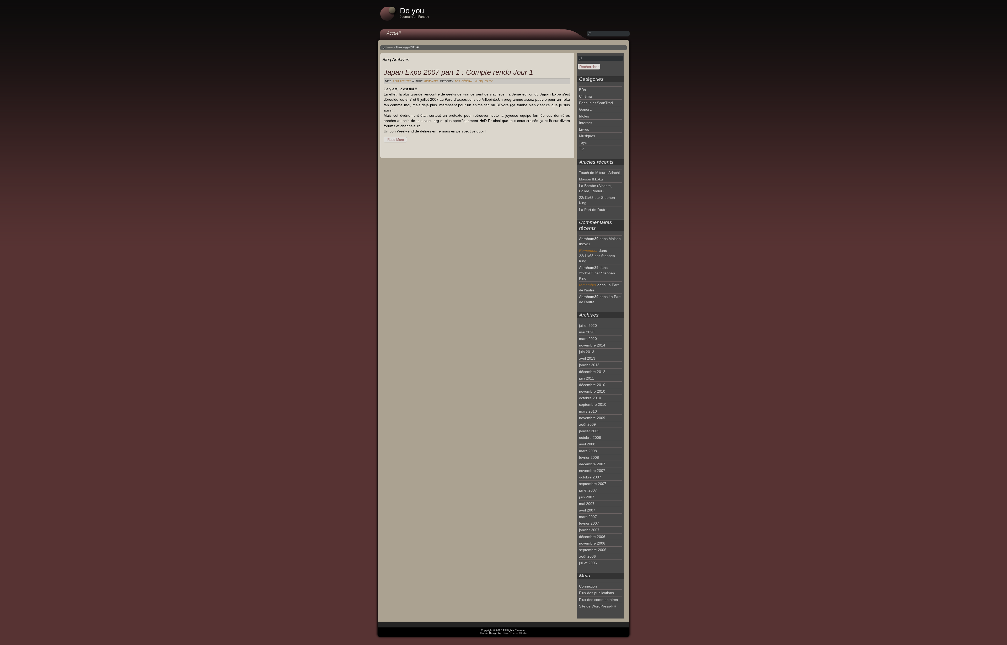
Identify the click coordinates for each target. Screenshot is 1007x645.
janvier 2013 (589, 365)
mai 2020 (586, 332)
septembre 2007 (592, 484)
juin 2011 (586, 378)
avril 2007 (587, 510)
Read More (395, 140)
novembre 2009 (592, 418)
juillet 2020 (588, 325)
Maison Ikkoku (591, 179)
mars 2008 (588, 451)
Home (390, 47)
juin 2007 (586, 497)
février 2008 (589, 457)
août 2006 (587, 556)
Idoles (584, 116)
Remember (431, 81)
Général (467, 81)
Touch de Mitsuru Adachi (599, 172)
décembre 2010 (592, 385)
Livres (584, 129)
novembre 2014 (592, 345)
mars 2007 (588, 517)
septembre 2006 (592, 550)
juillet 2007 (588, 490)
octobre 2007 (590, 477)
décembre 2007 (592, 464)
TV (490, 81)
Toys (583, 142)
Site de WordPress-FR (597, 606)
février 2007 (589, 523)
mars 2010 (588, 411)
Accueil (394, 33)
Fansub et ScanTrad (596, 103)
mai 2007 (586, 504)
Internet (585, 123)
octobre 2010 (590, 398)
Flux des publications (596, 593)
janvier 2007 (589, 530)
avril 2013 (587, 358)
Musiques (481, 81)
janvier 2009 (589, 431)
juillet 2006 (588, 563)
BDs (457, 81)
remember (587, 285)
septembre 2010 (592, 404)
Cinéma (585, 96)
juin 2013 (586, 352)
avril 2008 (587, 444)
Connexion (588, 586)
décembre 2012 (592, 372)
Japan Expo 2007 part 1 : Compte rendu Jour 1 (458, 72)
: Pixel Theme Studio (514, 633)
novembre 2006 (592, 543)
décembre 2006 (592, 537)
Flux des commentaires (598, 600)
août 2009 (587, 424)
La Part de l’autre (593, 209)
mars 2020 (588, 339)
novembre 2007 (592, 470)
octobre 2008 (590, 437)
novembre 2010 (592, 391)
